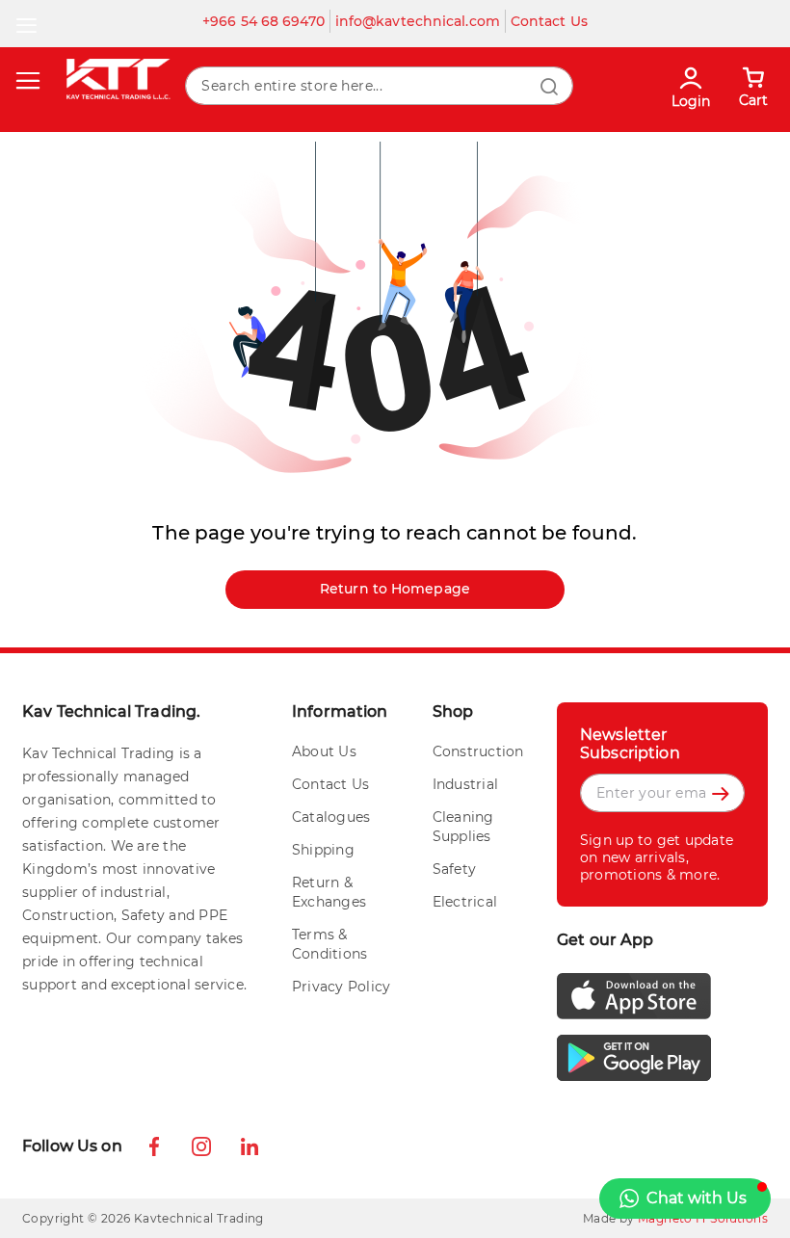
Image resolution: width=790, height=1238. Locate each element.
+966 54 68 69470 (263, 21)
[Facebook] (160, 1148)
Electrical (465, 901)
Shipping (323, 849)
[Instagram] (203, 1148)
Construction (478, 751)
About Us (324, 751)
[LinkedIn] (249, 1146)
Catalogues (331, 817)
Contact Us (549, 21)
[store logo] (118, 79)
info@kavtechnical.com (417, 21)
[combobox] (378, 85)
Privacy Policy (341, 986)
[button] (685, 1198)
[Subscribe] (593, 829)
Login (691, 101)
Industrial (466, 784)
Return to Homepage (395, 588)
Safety (455, 869)
